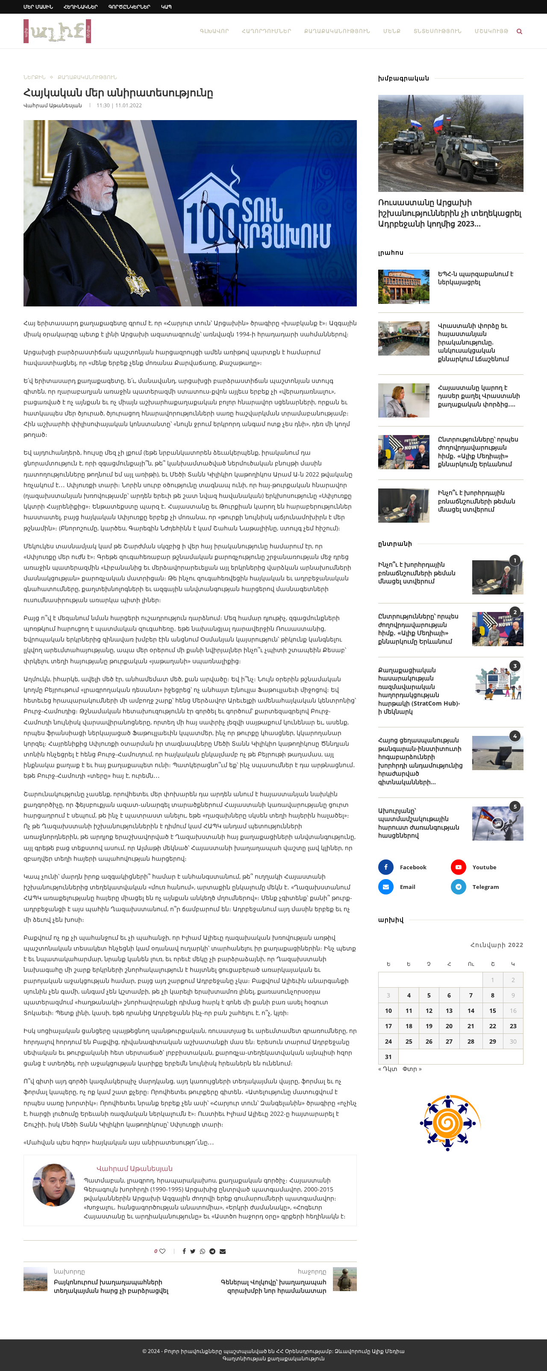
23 (513, 1026)
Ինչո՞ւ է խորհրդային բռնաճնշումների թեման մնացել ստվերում (476, 500)
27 (449, 1041)
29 (492, 1041)
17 (388, 1026)
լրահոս (391, 252)
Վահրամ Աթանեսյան (53, 105)
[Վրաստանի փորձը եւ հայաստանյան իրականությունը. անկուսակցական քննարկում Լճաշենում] (403, 338)
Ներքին (35, 77)
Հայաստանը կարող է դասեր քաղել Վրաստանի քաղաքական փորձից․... (479, 395)
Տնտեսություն (438, 31)
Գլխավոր (214, 31)
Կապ (166, 6)
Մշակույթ (492, 31)
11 (409, 1010)
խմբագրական (403, 78)
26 (429, 1041)
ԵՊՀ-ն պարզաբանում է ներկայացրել (475, 278)
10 (388, 1010)
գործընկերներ (129, 6)
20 (449, 1026)
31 (388, 1057)
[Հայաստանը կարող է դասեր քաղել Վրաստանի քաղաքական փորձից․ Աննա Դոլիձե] (403, 400)
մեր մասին (38, 6)
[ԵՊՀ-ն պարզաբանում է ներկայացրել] (403, 287)
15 (492, 1010)
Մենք (392, 31)
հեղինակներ (81, 6)
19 (429, 1026)
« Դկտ (387, 1069)
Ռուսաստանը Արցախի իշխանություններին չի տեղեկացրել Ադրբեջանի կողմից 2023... (449, 213)
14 (471, 1010)
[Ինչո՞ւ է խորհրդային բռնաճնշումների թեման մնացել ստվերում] (403, 505)
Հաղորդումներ (266, 31)
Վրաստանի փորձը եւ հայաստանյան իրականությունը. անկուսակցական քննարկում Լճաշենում (473, 342)
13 (449, 1010)
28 (471, 1041)
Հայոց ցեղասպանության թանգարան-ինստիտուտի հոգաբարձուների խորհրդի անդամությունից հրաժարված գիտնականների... (420, 761)
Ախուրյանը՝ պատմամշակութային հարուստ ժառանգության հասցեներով (418, 823)
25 (409, 1041)
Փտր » (412, 1069)
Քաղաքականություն (337, 31)
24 (388, 1041)
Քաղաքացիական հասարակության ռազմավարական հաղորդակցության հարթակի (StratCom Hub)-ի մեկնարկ (419, 691)
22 (492, 1026)
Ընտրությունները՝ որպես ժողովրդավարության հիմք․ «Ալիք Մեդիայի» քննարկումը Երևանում (478, 451)
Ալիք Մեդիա (388, 1351)
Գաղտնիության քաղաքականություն (274, 1358)
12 (429, 1010)
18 (409, 1026)
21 (471, 1026)
